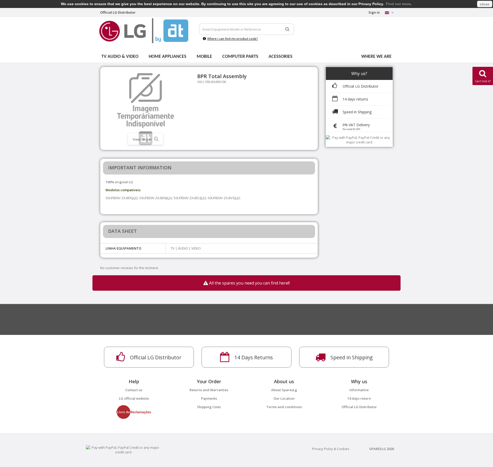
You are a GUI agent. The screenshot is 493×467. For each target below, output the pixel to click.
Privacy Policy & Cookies (330, 448)
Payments (209, 398)
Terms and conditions (284, 407)
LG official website (134, 398)
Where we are (376, 56)
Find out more (398, 4)
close (484, 4)
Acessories (280, 56)
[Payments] (123, 449)
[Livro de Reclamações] (134, 411)
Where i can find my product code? (232, 38)
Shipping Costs (209, 407)
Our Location (284, 398)
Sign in (374, 12)
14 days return (359, 398)
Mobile (204, 56)
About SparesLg (284, 390)
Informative (359, 390)
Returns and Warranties (208, 390)
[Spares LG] (143, 30)
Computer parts (240, 56)
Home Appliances (167, 56)
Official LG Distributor (359, 407)
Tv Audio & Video (119, 56)
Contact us (133, 390)
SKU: (201, 81)
